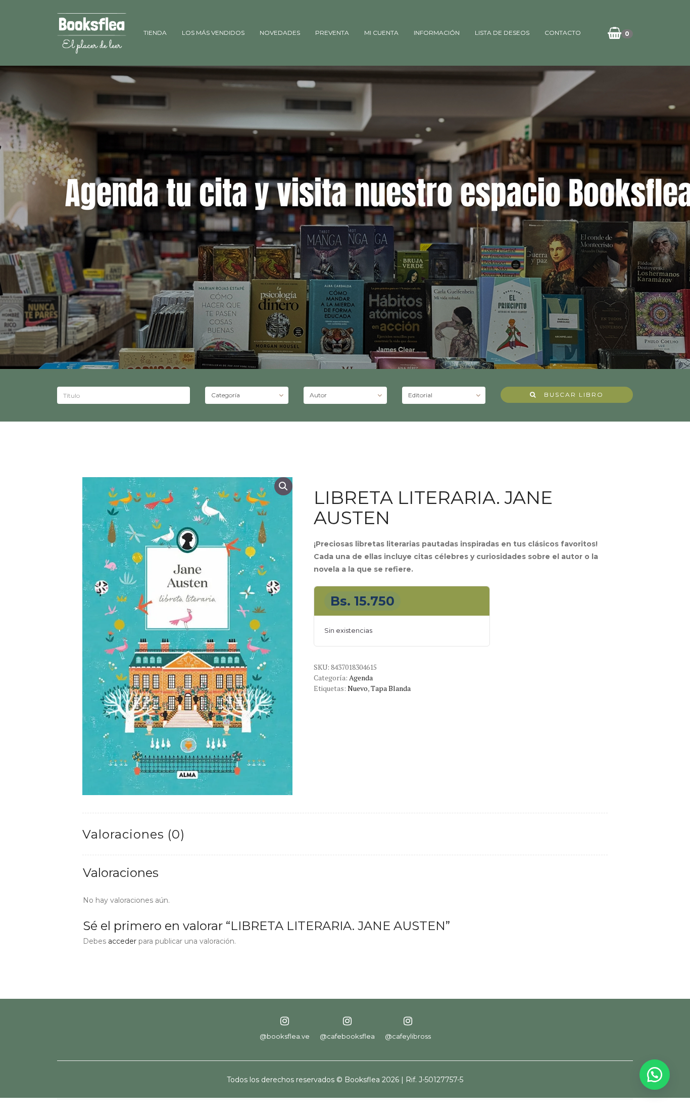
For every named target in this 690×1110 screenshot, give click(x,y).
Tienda (155, 32)
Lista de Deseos (502, 32)
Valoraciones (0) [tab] (133, 834)
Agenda (361, 677)
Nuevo (358, 688)
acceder (122, 941)
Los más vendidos (213, 32)
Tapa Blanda (391, 688)
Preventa (332, 32)
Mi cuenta (381, 32)
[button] (283, 486)
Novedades (280, 32)
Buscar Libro (570, 394)
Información (437, 32)
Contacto (563, 32)
